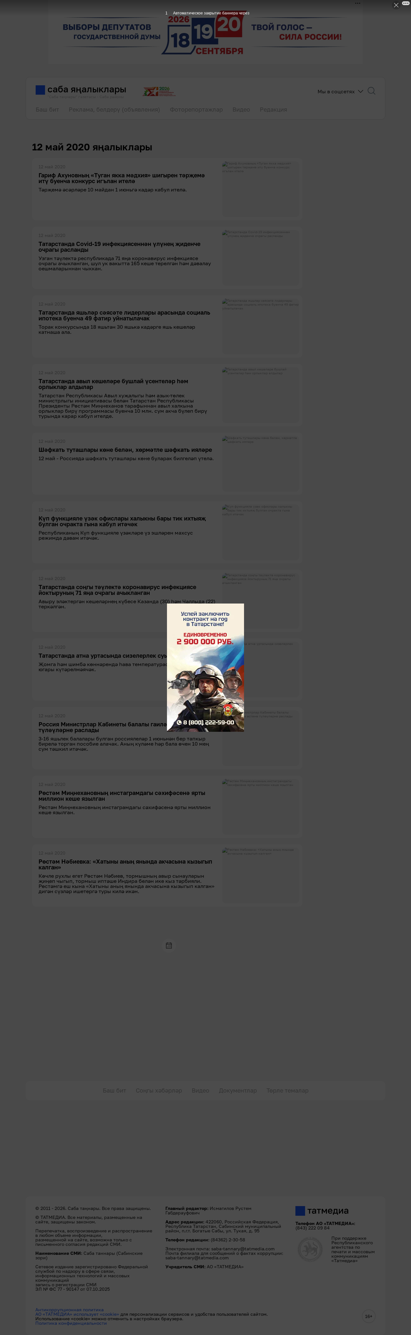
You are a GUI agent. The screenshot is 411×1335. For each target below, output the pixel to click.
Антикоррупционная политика (69, 1309)
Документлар (238, 1090)
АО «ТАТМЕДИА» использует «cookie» (77, 1314)
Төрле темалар (288, 1090)
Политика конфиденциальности (71, 1323)
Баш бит (47, 109)
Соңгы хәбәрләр (159, 1090)
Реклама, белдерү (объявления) (114, 109)
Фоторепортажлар (196, 109)
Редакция (273, 109)
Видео (241, 109)
